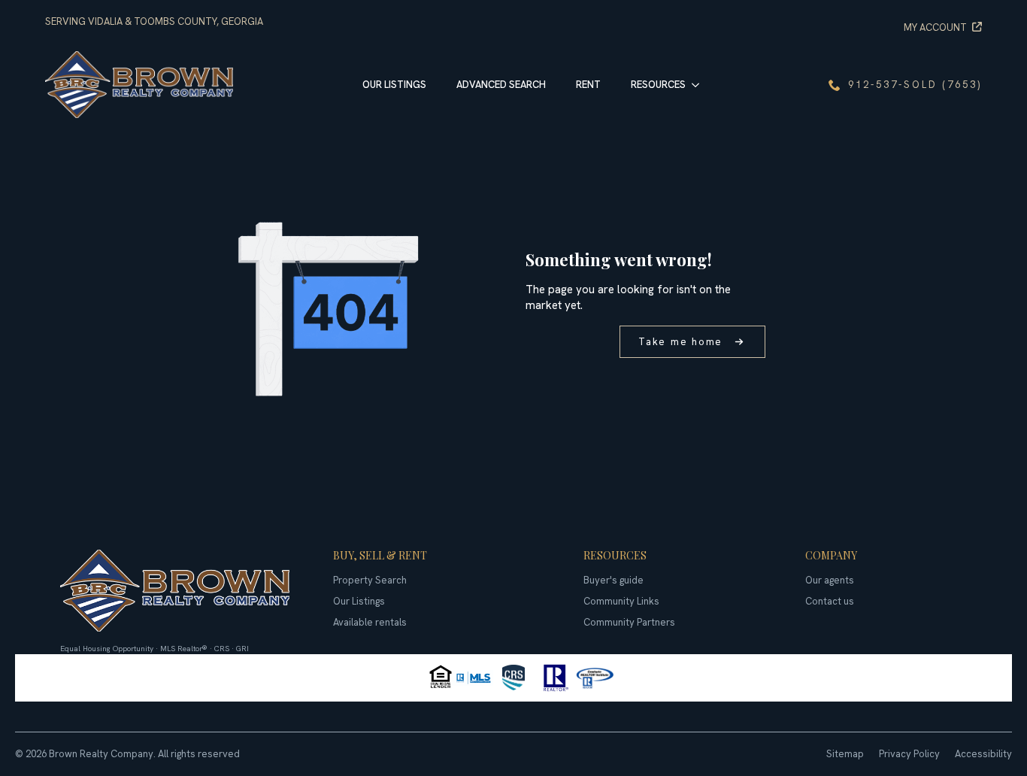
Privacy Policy (909, 753)
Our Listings (359, 601)
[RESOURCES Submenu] (700, 85)
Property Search (370, 580)
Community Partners (629, 622)
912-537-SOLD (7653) (915, 84)
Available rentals (370, 622)
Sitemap (845, 753)
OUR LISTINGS (394, 84)
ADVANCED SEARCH (501, 84)
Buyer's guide (613, 580)
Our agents (829, 580)
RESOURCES (658, 84)
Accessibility (983, 753)
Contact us (829, 601)
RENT (588, 84)
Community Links (621, 601)
